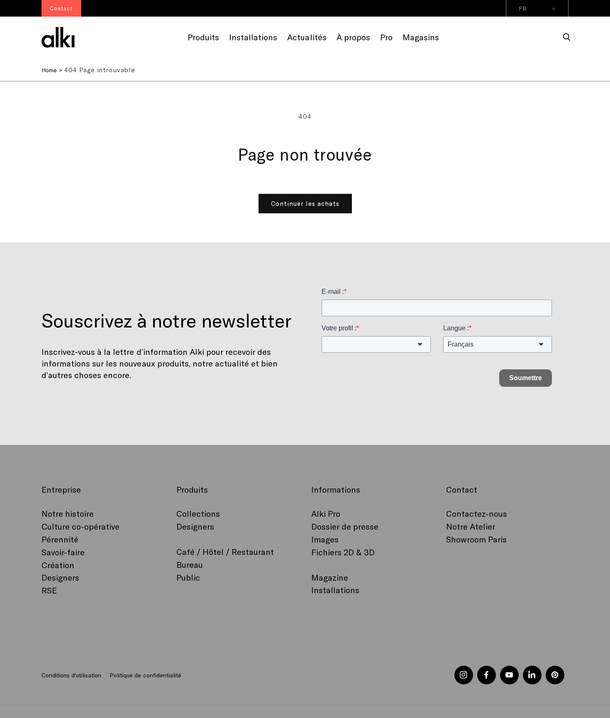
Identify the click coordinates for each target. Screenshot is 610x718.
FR (523, 8)
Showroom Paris (476, 539)
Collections (198, 513)
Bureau (189, 564)
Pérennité (59, 539)
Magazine (329, 577)
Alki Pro (325, 513)
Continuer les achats (305, 203)
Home (49, 69)
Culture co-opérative (80, 526)
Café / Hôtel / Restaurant (225, 552)
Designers (60, 577)
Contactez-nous (476, 513)
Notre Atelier (470, 526)
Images (325, 539)
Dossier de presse (344, 526)
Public (188, 577)
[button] (567, 37)
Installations (335, 590)
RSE (49, 590)
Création (57, 565)
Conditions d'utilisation (71, 675)
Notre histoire (67, 513)
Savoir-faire (63, 552)
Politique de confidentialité (145, 675)
